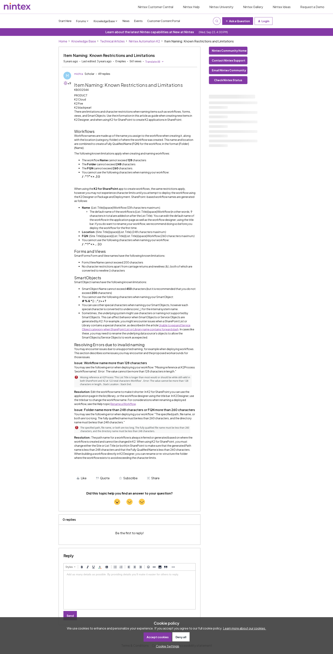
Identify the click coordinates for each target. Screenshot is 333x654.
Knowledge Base (83, 41)
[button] (237, 21)
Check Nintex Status (228, 80)
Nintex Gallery (253, 7)
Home (63, 41)
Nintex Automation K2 (144, 41)
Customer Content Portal (163, 21)
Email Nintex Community (229, 70)
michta (78, 73)
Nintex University (221, 7)
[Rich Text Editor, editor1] (129, 590)
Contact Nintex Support (228, 60)
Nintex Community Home (229, 50)
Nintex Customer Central (155, 7)
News (126, 21)
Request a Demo (312, 7)
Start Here (65, 21)
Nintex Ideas (282, 7)
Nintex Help (191, 7)
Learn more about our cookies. (244, 628)
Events (138, 21)
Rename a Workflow (123, 404)
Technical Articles (112, 41)
